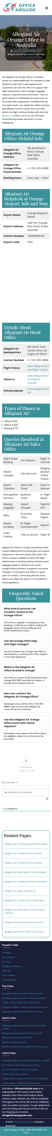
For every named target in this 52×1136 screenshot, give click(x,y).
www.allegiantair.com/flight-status (38, 367)
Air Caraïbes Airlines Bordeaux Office (21, 1065)
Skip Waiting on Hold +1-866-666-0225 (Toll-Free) (26, 1131)
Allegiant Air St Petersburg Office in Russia (26, 844)
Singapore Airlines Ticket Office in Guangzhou (25, 1007)
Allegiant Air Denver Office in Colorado (24, 931)
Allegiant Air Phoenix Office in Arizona (23, 862)
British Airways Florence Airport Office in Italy (24, 1046)
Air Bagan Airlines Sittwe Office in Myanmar (24, 998)
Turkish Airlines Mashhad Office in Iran (21, 1002)
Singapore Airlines (11, 966)
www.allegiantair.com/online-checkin (38, 379)
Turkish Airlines (9, 979)
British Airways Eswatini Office (17, 1037)
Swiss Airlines (8, 975)
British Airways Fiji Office (14, 1042)
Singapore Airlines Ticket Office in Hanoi (22, 1011)
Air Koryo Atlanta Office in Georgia (19, 1069)
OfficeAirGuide (20, 50)
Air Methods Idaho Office (15, 1074)
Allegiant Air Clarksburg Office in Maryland (25, 881)
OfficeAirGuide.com (23, 1121)
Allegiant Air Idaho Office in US (19, 890)
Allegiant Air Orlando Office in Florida (23, 853)
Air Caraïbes (8, 957)
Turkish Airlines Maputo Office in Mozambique (25, 1078)
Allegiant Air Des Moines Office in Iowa (23, 922)
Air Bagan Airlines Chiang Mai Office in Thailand (26, 1060)
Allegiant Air (34, 50)
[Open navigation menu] (46, 8)
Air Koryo (6, 961)
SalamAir (6, 970)
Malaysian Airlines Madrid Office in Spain (22, 993)
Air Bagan (7, 952)
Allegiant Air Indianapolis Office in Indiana (25, 872)
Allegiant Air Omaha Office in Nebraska (24, 900)
